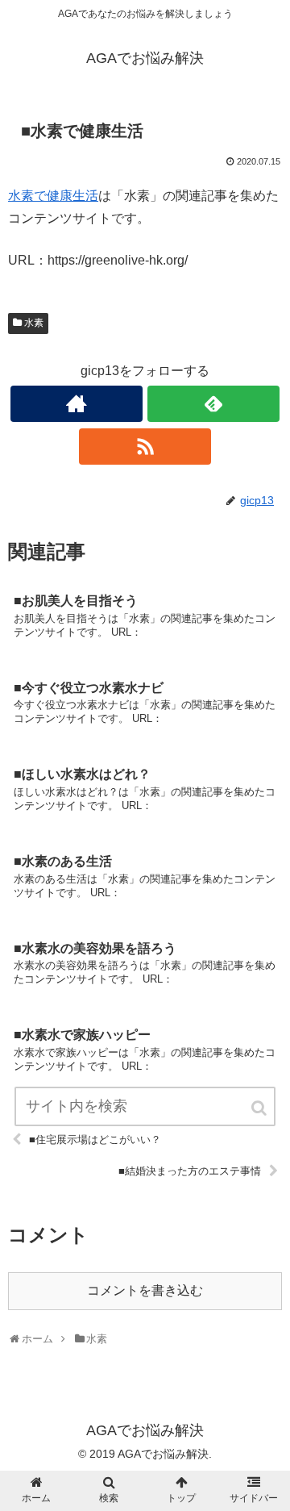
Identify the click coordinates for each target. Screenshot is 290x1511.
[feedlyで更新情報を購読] (213, 404)
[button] (260, 1108)
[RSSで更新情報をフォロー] (144, 446)
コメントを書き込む (145, 1290)
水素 (34, 322)
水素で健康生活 (53, 195)
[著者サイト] (76, 404)
